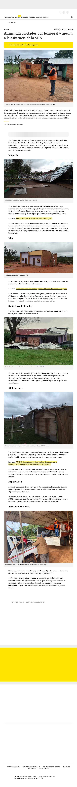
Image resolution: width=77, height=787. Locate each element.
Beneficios (32, 769)
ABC (7, 12)
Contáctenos (44, 769)
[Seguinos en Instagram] (72, 776)
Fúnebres (66, 767)
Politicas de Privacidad (51, 767)
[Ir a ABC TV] (52, 17)
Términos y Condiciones (31, 767)
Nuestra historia (13, 767)
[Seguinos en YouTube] (70, 776)
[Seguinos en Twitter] (68, 776)
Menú (72, 12)
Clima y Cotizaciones (57, 12)
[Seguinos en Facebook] (66, 776)
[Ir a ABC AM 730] (58, 17)
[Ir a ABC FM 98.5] (66, 17)
